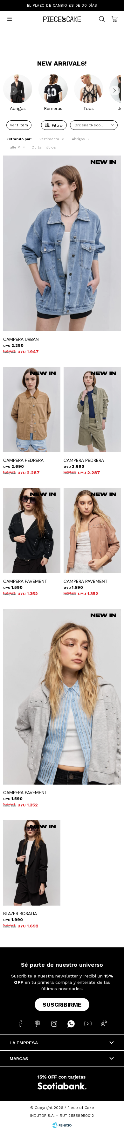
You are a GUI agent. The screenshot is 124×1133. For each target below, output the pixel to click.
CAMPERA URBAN (21, 339)
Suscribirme (62, 1004)
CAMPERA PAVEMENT (25, 581)
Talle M (14, 147)
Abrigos (78, 139)
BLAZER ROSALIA (20, 913)
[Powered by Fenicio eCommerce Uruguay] (62, 1125)
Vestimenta (49, 139)
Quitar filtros (43, 147)
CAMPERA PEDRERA (23, 460)
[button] (113, 93)
